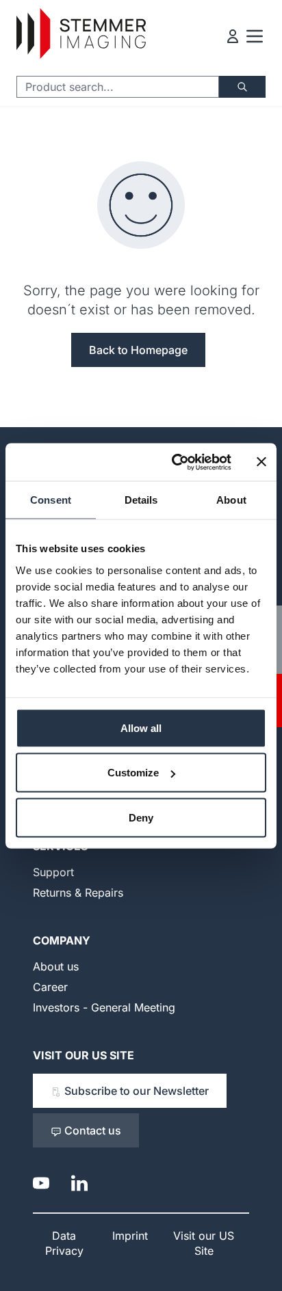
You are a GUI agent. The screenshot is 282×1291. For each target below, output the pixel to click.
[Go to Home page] (81, 33)
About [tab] (231, 500)
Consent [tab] (50, 500)
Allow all (141, 727)
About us (56, 966)
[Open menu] (255, 36)
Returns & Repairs (78, 892)
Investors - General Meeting (104, 1007)
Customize (133, 772)
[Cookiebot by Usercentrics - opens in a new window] (174, 462)
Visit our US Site (83, 1055)
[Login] (233, 36)
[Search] (242, 87)
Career (50, 987)
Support (53, 872)
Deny (141, 817)
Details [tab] (141, 500)
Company (61, 940)
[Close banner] (261, 462)
